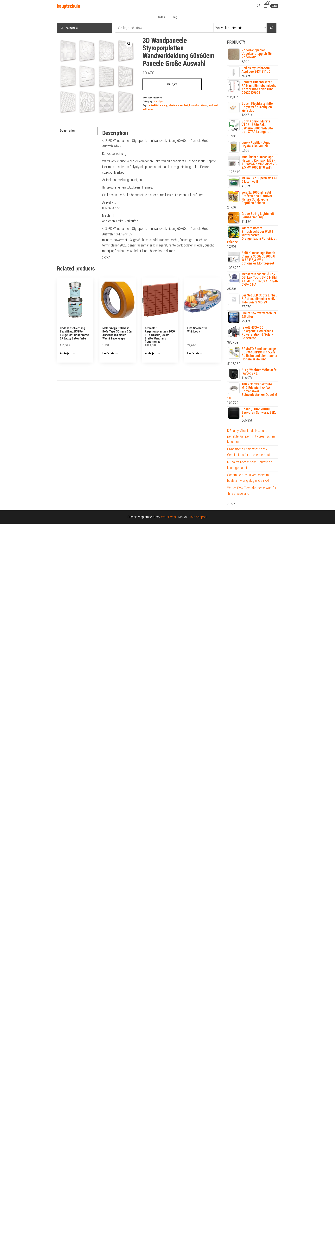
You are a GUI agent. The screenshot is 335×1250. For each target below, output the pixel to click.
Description (67, 131)
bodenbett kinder (198, 105)
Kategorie (72, 28)
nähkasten (147, 109)
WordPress (168, 517)
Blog (174, 17)
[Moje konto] (258, 6)
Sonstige (158, 101)
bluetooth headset (178, 105)
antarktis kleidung (158, 105)
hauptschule (68, 6)
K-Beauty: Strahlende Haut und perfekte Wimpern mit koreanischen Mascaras (251, 436)
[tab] (77, 131)
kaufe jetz (172, 84)
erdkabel (213, 105)
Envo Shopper (198, 517)
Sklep (161, 17)
